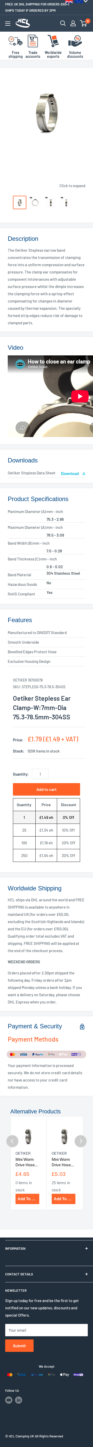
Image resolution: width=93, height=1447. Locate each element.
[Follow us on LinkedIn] (18, 1400)
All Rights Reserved (49, 1436)
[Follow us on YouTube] (8, 1400)
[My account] (73, 23)
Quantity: (21, 774)
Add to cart (46, 789)
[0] (83, 23)
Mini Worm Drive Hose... (27, 1162)
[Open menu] (7, 24)
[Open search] (63, 23)
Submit (19, 1345)
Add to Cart (28, 1199)
